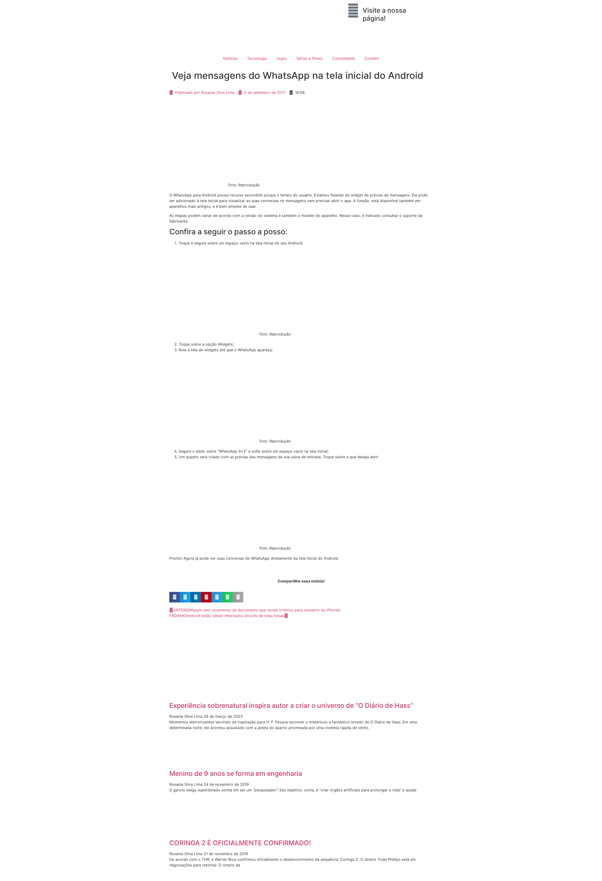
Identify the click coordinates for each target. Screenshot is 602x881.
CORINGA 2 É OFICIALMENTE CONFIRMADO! (240, 843)
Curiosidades (343, 58)
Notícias (230, 58)
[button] (174, 597)
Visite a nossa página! (384, 14)
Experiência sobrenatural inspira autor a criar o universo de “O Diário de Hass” (291, 706)
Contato (371, 58)
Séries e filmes (309, 58)
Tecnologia (257, 58)
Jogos (281, 58)
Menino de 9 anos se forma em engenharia (235, 773)
